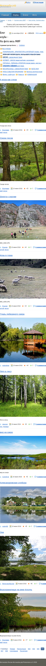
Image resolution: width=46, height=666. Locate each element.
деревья (6, 426)
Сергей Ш (5, 477)
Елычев (4, 247)
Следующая (14, 651)
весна (5, 132)
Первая (12, 649)
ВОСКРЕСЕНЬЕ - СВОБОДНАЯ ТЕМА (15, 69)
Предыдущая (21, 649)
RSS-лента (40, 33)
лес (1, 426)
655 (38, 649)
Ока (2, 532)
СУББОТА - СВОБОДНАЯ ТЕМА (13, 66)
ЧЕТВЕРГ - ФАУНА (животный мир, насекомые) (18, 60)
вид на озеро (6, 432)
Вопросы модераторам (34, 72)
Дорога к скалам (8, 196)
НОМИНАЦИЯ (32, 74)
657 (2, 651)
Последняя (23, 651)
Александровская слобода (13, 483)
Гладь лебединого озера (12, 314)
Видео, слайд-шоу (9, 74)
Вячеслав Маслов (8, 584)
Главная (2, 20)
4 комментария (40, 247)
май (1, 132)
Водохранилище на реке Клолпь (16, 589)
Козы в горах (6, 255)
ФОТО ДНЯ (35, 69)
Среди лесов (6, 138)
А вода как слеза (8, 79)
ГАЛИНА (22, 45)
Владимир (5, 130)
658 (6, 651)
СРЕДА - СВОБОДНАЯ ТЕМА (12, 57)
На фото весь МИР (20, 20)
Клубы (9, 20)
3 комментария (40, 306)
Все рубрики (6, 49)
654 (33, 649)
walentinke (5, 365)
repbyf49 (5, 526)
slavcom (5, 424)
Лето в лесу (6, 371)
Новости (21, 74)
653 (29, 649)
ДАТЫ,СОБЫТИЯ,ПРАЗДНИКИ (13, 72)
